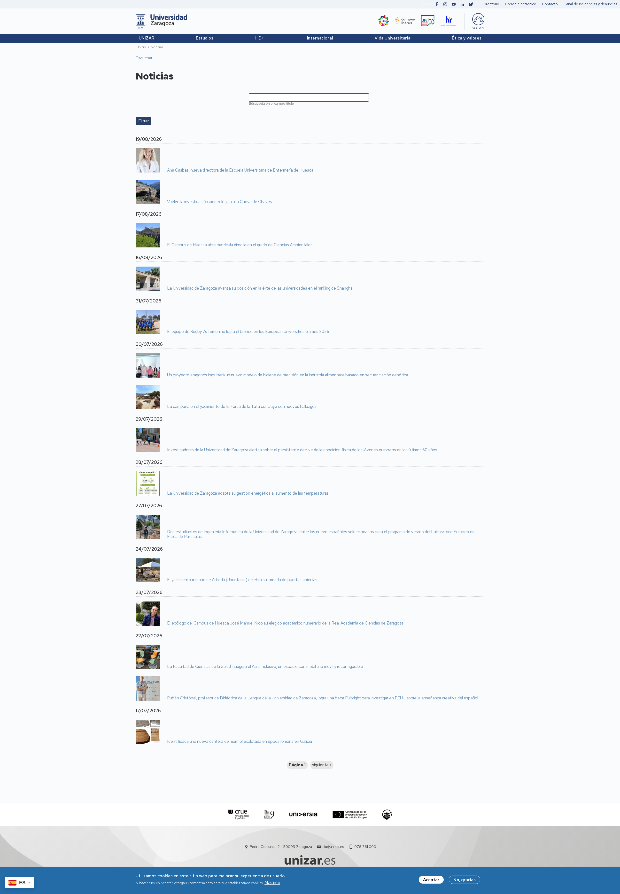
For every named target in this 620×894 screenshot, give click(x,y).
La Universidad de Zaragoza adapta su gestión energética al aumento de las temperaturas (248, 493)
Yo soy (426, 3)
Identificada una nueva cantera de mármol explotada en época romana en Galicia (239, 741)
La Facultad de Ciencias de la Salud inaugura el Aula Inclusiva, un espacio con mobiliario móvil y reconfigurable (265, 666)
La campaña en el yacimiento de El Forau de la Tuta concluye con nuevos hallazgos (242, 406)
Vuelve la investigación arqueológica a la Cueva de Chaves (219, 201)
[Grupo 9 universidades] (269, 814)
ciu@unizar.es (333, 846)
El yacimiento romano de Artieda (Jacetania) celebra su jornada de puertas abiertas (242, 580)
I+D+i (260, 38)
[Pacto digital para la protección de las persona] (387, 814)
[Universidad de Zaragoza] (161, 21)
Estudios (204, 38)
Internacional (320, 38)
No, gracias (464, 879)
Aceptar (431, 879)
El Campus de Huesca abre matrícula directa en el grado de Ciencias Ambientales (239, 245)
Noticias (157, 47)
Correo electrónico (520, 4)
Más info (272, 883)
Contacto (550, 4)
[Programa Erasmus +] (349, 814)
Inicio (142, 47)
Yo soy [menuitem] (478, 28)
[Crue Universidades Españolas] (239, 814)
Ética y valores (466, 38)
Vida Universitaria (393, 38)
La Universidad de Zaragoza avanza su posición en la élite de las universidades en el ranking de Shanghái (260, 288)
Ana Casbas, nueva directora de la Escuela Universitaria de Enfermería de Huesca (240, 170)
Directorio (491, 4)
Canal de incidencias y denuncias (590, 4)
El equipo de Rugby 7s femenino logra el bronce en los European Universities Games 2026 (248, 331)
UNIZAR (147, 38)
